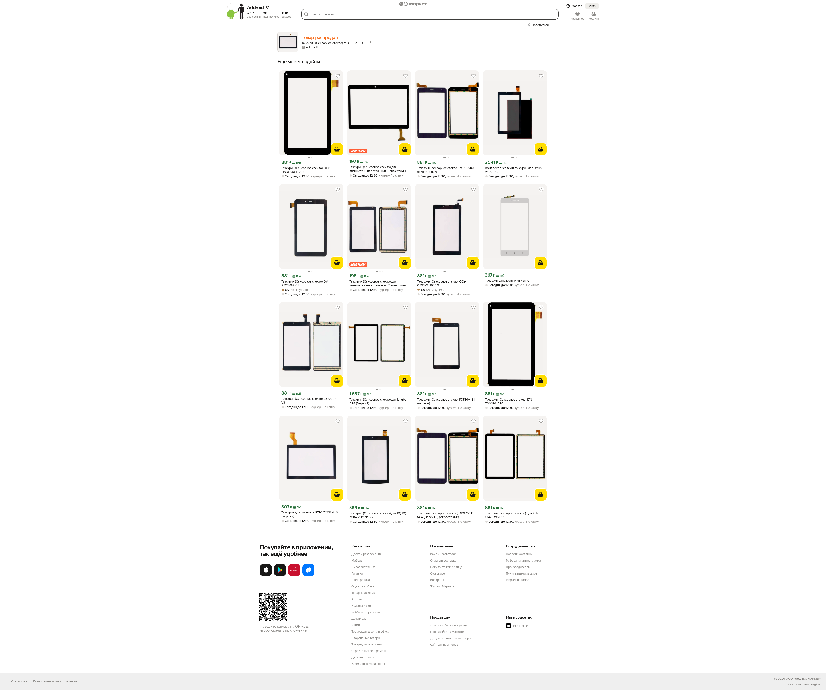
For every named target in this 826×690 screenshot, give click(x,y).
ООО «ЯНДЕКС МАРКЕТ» (803, 678)
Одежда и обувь (362, 586)
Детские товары (362, 657)
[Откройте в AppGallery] (294, 575)
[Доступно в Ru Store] (308, 575)
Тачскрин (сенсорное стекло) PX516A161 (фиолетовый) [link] (445, 170)
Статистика (19, 681)
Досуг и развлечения (366, 554)
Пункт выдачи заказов (521, 573)
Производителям (518, 567)
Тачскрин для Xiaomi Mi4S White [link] (507, 280)
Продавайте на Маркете (447, 631)
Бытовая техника (363, 567)
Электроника (360, 580)
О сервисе (437, 573)
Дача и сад (358, 618)
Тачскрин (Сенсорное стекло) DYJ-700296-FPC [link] (509, 401)
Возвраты (437, 580)
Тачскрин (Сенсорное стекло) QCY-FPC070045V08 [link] (306, 170)
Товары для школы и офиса (370, 631)
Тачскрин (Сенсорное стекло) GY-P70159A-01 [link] (304, 283)
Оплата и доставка (443, 560)
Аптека (356, 599)
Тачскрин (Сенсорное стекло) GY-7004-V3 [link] (309, 400)
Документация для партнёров (451, 638)
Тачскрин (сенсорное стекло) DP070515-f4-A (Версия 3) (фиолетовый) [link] (446, 515)
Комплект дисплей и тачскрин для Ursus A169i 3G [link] (513, 170)
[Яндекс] (815, 684)
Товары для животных (366, 644)
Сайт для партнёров (444, 644)
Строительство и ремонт (369, 651)
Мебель (356, 560)
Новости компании (519, 554)
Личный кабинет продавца (448, 625)
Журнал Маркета (442, 586)
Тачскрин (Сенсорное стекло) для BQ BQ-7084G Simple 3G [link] (378, 515)
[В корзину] (337, 149)
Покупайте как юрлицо (446, 567)
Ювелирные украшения (368, 663)
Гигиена (357, 573)
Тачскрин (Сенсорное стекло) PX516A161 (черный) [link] (446, 401)
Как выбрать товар (443, 554)
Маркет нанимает (518, 580)
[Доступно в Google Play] (280, 575)
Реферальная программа (523, 560)
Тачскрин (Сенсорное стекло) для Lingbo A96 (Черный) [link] (377, 401)
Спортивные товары (365, 638)
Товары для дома (363, 593)
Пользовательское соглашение (55, 681)
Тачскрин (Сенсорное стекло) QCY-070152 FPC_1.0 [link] (441, 283)
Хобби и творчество (365, 612)
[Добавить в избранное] (338, 76)
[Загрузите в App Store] (266, 575)
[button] (267, 7)
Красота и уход (362, 605)
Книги (355, 625)
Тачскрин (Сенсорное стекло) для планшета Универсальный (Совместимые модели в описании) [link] (378, 169)
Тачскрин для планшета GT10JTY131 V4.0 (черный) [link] (309, 514)
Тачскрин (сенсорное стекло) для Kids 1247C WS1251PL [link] (511, 515)
